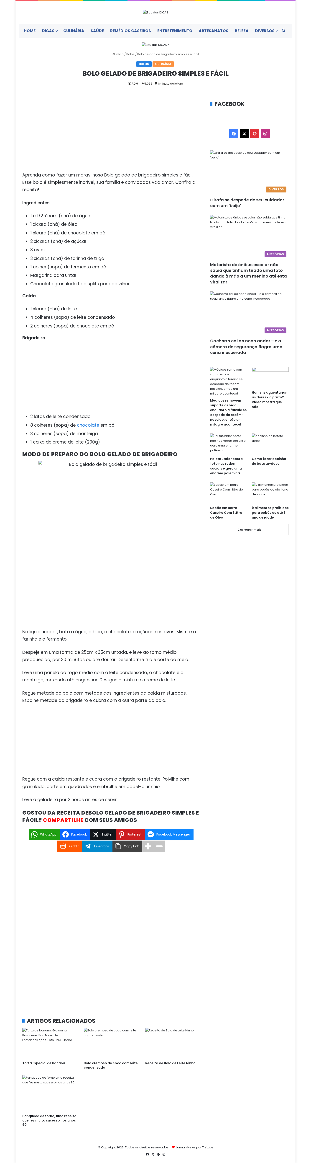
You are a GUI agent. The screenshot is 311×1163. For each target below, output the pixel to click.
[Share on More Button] (148, 846)
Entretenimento (174, 31)
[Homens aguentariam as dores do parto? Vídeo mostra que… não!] (270, 377)
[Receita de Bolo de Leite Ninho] (172, 1043)
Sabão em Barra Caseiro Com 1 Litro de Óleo (226, 513)
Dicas (48, 31)
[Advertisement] (111, 134)
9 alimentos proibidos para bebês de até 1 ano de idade (270, 513)
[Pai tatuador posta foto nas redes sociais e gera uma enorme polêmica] (228, 444)
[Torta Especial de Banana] (49, 1043)
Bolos (130, 54)
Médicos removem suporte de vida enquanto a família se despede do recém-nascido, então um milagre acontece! (228, 412)
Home (30, 31)
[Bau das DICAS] (155, 12)
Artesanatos (213, 31)
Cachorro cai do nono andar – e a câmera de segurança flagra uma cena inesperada (246, 346)
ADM (135, 84)
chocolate (88, 425)
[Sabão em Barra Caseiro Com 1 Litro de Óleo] (228, 492)
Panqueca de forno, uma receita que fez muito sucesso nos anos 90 (49, 1120)
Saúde (97, 31)
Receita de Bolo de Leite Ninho (170, 1063)
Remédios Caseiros (130, 31)
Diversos (265, 31)
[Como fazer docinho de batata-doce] (270, 444)
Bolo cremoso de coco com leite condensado (111, 1065)
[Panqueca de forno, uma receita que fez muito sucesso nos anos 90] (49, 1093)
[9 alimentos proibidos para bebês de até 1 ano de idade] (270, 492)
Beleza (242, 31)
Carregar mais (249, 529)
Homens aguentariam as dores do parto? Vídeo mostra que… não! (270, 399)
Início (119, 54)
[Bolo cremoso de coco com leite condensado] (111, 1043)
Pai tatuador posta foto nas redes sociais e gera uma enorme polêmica (226, 466)
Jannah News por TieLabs (194, 1147)
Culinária (73, 31)
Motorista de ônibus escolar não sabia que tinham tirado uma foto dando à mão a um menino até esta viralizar (248, 273)
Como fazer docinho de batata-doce (269, 461)
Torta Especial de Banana (43, 1063)
